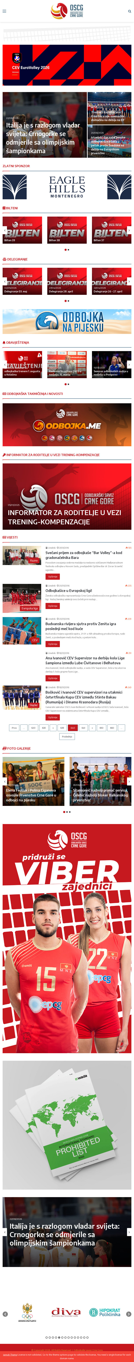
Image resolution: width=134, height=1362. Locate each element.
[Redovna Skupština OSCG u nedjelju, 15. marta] (67, 364)
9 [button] (72, 1337)
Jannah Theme (10, 1354)
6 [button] (62, 1337)
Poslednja (67, 736)
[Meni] (4, 12)
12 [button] (81, 1337)
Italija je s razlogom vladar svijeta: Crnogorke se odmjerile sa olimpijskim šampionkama (65, 1234)
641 (83, 727)
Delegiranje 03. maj (15, 291)
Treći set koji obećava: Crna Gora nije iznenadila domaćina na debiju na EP (107, 116)
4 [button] (56, 1337)
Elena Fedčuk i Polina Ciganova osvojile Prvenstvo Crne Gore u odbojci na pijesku (31, 795)
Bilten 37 (99, 240)
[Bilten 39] (22, 230)
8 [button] (69, 1337)
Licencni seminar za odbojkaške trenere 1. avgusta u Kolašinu (22, 371)
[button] (5, 1314)
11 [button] (78, 1337)
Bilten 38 (54, 240)
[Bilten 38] (67, 230)
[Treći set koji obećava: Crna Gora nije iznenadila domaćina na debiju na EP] (109, 108)
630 (44, 727)
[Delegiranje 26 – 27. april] (111, 281)
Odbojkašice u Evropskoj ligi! (69, 590)
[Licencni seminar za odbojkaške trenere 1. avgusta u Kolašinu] (22, 364)
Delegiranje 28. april (61, 291)
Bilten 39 (9, 240)
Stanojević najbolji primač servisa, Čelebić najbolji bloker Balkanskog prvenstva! (100, 795)
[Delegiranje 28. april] (67, 281)
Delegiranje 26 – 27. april (108, 291)
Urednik (51, 548)
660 (112, 727)
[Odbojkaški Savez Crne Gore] (67, 11)
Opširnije (52, 576)
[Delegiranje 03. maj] (22, 281)
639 (62, 727)
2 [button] (68, 249)
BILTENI (11, 208)
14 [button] (87, 1337)
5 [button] (59, 1337)
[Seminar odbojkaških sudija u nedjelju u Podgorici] (111, 364)
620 (33, 727)
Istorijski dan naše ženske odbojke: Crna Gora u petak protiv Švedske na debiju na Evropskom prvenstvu (108, 145)
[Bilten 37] (111, 230)
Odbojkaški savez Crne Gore (88, 1350)
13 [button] (84, 1337)
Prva (14, 727)
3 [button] (69, 812)
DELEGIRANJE (17, 259)
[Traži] (129, 12)
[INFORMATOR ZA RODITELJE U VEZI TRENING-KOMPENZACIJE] (67, 496)
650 (101, 727)
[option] (67, 125)
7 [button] (65, 1337)
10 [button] (75, 1337)
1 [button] (66, 250)
